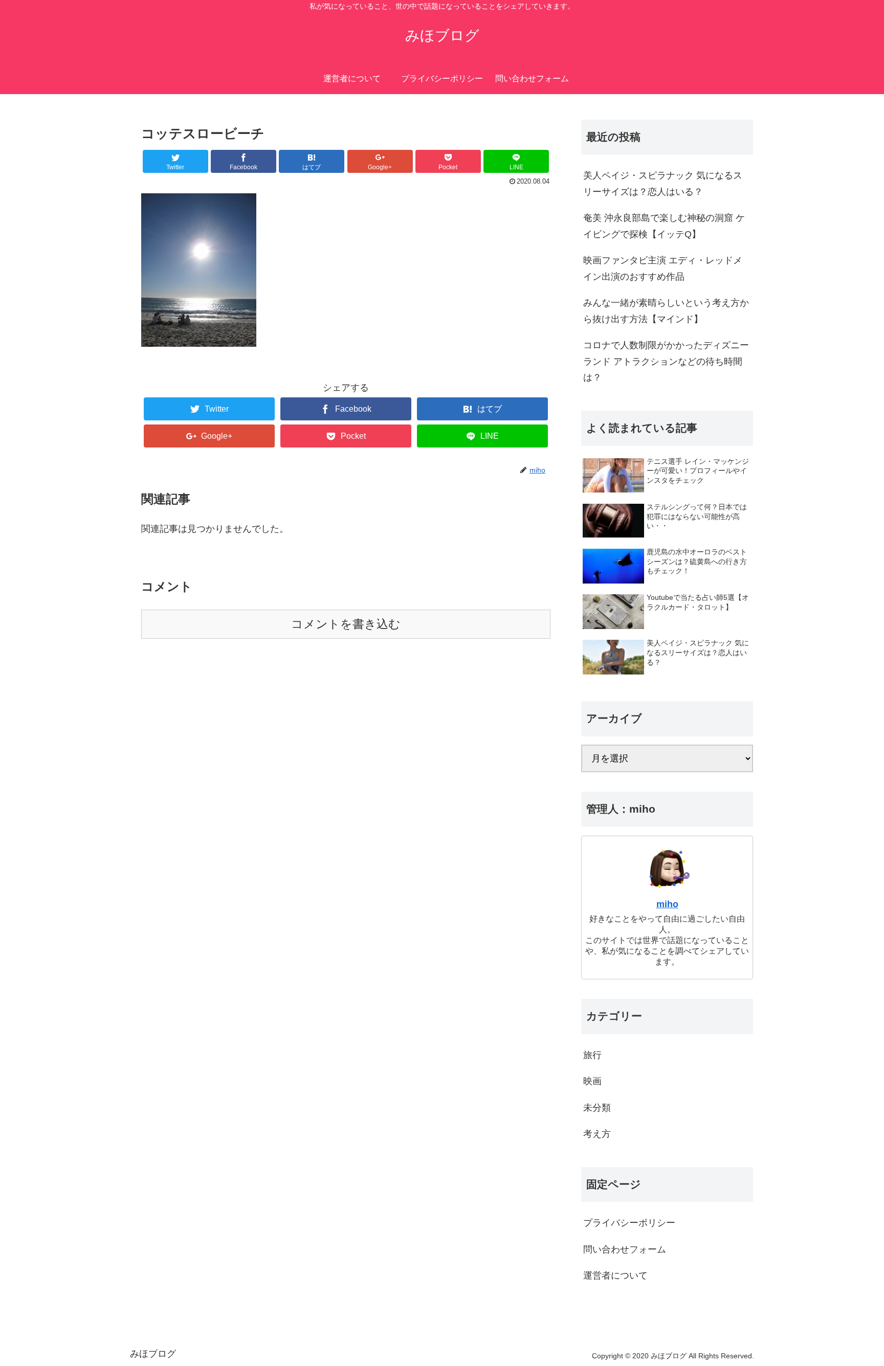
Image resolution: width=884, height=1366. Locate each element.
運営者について (615, 1275)
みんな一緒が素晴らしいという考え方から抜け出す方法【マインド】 (666, 311)
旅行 (592, 1055)
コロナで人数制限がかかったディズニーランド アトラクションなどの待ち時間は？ (666, 361)
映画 (592, 1081)
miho (667, 904)
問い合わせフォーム (624, 1249)
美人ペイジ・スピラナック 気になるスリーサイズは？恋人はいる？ (662, 183)
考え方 (597, 1134)
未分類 (597, 1108)
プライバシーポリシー (629, 1223)
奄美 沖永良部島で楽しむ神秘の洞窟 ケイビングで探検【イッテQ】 (664, 226)
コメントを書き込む (346, 624)
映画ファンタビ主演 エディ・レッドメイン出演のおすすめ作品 (662, 268)
